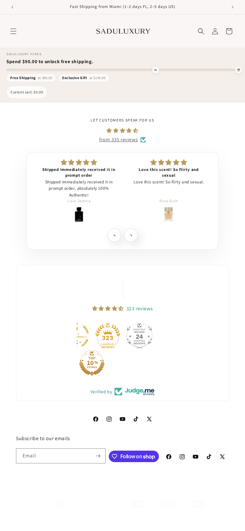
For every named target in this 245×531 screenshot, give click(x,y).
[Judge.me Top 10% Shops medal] (92, 363)
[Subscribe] (98, 455)
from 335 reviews (118, 139)
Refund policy (122, 516)
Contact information (173, 522)
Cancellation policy (213, 522)
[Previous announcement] (12, 7)
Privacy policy (151, 516)
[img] (122, 131)
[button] (13, 31)
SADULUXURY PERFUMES (50, 516)
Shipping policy (216, 516)
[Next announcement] (233, 7)
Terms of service (183, 516)
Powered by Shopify (88, 516)
